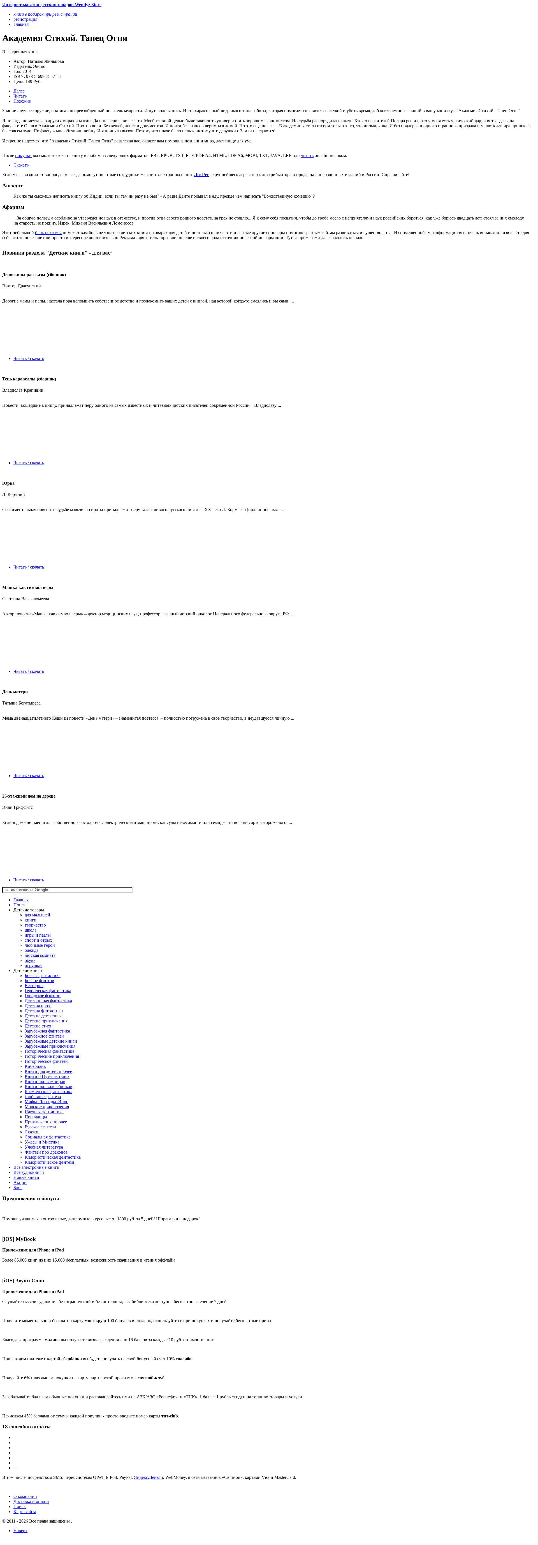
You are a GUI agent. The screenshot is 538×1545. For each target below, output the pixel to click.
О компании (25, 1496)
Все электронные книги (36, 1167)
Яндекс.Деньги (148, 1477)
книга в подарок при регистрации (45, 14)
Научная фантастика (44, 1111)
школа (30, 930)
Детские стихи (39, 1026)
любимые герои (40, 945)
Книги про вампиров (45, 1081)
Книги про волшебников (48, 1086)
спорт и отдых (38, 940)
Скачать (21, 165)
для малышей (37, 915)
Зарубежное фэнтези (44, 1036)
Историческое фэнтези (46, 1061)
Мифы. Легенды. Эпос (46, 1101)
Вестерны (34, 985)
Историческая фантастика (49, 1051)
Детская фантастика (44, 1010)
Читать (20, 96)
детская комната (40, 955)
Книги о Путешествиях (47, 1076)
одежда (31, 950)
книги (30, 920)
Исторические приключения (52, 1056)
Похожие (22, 101)
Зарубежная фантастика (47, 1031)
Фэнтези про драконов (46, 1152)
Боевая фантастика (43, 975)
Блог (17, 1187)
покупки (23, 155)
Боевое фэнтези (39, 980)
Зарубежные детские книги (51, 1041)
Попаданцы (36, 1116)
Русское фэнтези (40, 1126)
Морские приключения (47, 1106)
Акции (20, 1182)
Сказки (31, 1132)
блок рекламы (48, 232)
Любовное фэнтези (43, 1096)
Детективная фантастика (48, 1000)
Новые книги (26, 1177)
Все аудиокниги (28, 1172)
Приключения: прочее (46, 1121)
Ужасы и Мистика (42, 1142)
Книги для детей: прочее (48, 1071)
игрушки (33, 965)
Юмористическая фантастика (53, 1157)
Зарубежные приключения (50, 1046)
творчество (35, 925)
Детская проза (38, 1005)
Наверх (20, 1530)
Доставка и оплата (31, 1501)
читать (307, 155)
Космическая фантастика (48, 1091)
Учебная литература (44, 1147)
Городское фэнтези (43, 995)
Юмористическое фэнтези (49, 1162)
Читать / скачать (28, 358)
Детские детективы (43, 1015)
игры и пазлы (38, 935)
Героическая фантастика (48, 990)
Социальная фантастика (48, 1137)
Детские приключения (46, 1021)
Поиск (19, 904)
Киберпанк (35, 1066)
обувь (30, 960)
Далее (19, 91)
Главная (21, 899)
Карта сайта (24, 1511)
